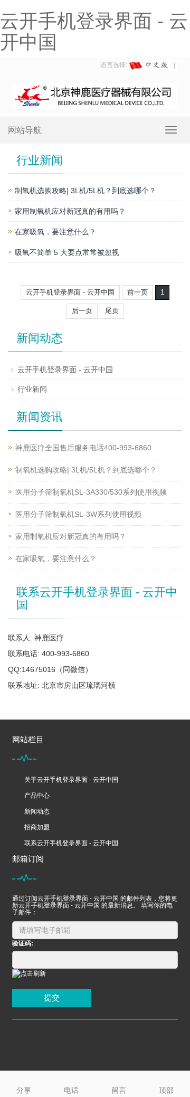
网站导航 (25, 130)
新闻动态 (37, 811)
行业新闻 (32, 389)
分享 (23, 1090)
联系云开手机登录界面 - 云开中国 (71, 843)
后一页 (82, 311)
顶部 (166, 1090)
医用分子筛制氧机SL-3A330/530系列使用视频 (91, 492)
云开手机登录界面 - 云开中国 (94, 31)
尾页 (112, 311)
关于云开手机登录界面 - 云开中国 (71, 779)
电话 (71, 1090)
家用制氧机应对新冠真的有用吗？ (70, 211)
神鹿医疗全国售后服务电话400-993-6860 (83, 447)
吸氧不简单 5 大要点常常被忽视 (67, 252)
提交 (52, 997)
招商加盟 (37, 827)
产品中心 (37, 795)
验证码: (22, 943)
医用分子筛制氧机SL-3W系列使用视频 (78, 514)
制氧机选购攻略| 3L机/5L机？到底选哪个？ (85, 190)
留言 (118, 1090)
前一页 (137, 292)
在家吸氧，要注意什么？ (55, 232)
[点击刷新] (29, 973)
